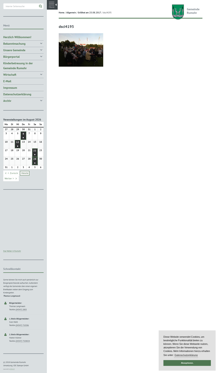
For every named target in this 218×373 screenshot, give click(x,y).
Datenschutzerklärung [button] (186, 355)
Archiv (7, 101)
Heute (25, 173)
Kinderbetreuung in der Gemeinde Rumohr (18, 65)
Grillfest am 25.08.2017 (89, 12)
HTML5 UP (12, 369)
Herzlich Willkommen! (17, 37)
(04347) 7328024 (23, 341)
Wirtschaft (9, 75)
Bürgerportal (11, 57)
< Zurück (13, 173)
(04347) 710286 (22, 325)
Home (61, 12)
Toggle (52, 5)
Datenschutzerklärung (17, 94)
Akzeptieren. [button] (187, 363)
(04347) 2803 (21, 309)
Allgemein (71, 12)
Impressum (10, 88)
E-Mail (7, 81)
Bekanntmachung (14, 44)
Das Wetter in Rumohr (12, 251)
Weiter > (9, 178)
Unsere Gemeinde (14, 50)
